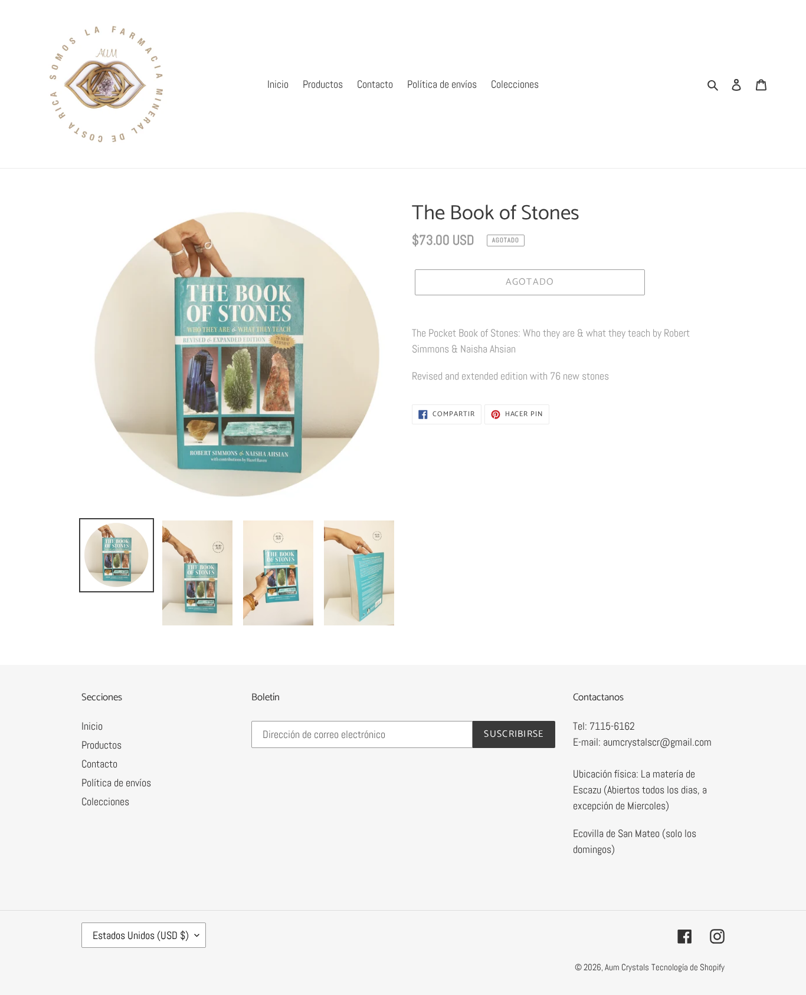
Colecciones (105, 801)
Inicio (92, 726)
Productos (101, 745)
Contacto (99, 763)
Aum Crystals (627, 967)
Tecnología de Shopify (688, 967)
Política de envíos (116, 782)
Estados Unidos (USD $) (141, 935)
